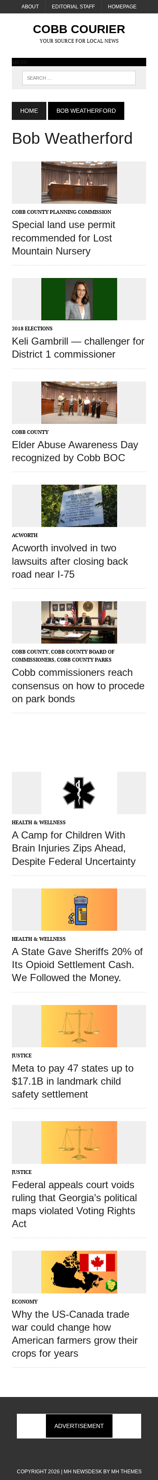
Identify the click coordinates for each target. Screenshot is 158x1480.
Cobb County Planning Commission (61, 212)
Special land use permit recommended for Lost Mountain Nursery (63, 237)
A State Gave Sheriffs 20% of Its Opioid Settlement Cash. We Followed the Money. (77, 964)
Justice (22, 1055)
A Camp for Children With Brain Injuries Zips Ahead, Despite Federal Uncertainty (74, 848)
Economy (24, 1301)
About (30, 7)
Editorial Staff (73, 7)
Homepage (122, 7)
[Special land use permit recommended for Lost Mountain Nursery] (79, 198)
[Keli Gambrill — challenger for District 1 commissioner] (79, 314)
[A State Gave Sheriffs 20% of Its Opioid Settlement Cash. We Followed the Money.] (79, 925)
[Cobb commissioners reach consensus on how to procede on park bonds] (79, 638)
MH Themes (126, 1472)
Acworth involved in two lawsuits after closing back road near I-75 (70, 560)
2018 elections (32, 328)
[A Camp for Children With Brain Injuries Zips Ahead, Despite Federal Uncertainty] (79, 808)
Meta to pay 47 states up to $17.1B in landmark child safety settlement (73, 1081)
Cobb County (30, 432)
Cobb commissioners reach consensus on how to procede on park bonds (78, 685)
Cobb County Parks (84, 660)
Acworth (24, 535)
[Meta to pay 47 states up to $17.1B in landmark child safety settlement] (79, 1041)
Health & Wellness (39, 822)
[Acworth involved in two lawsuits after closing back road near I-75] (79, 521)
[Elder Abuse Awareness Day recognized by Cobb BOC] (79, 418)
